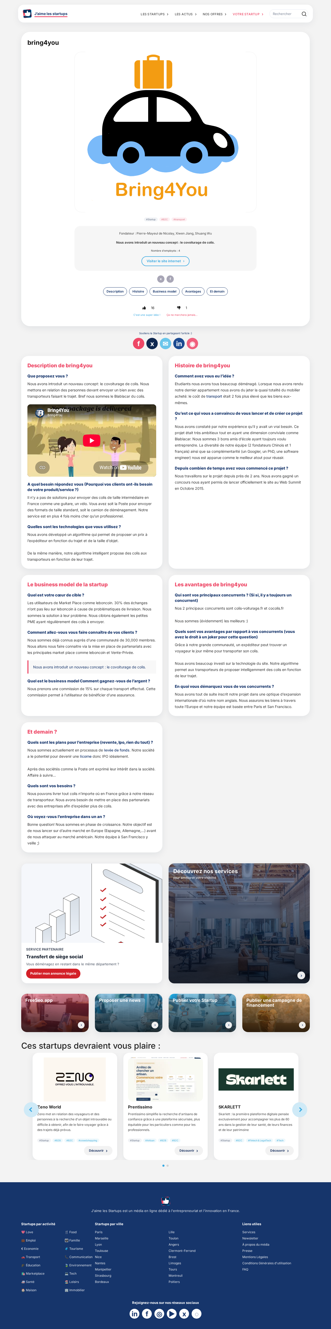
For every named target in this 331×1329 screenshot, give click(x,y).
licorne (86, 756)
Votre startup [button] (246, 14)
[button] (144, 308)
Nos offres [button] (213, 14)
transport (214, 396)
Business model (164, 291)
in (179, 344)
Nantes (100, 1263)
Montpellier (103, 1269)
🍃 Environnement (78, 1265)
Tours (173, 1269)
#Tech (280, 1140)
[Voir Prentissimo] (165, 1079)
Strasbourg (103, 1275)
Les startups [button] (153, 14)
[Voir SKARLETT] (256, 1079)
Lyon (98, 1244)
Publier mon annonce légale (53, 973)
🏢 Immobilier (75, 1290)
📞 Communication (79, 1257)
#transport (179, 219)
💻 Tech (71, 1273)
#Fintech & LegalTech (259, 1140)
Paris (98, 1232)
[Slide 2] (168, 1166)
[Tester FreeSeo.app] (81, 1025)
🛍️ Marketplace (32, 1273)
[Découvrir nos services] (301, 975)
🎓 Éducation (30, 1265)
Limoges (175, 1263)
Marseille (101, 1238)
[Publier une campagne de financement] (302, 1025)
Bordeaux (102, 1282)
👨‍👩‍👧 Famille (72, 1240)
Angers (174, 1244)
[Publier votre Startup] (228, 1025)
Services (248, 1232)
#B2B (58, 1140)
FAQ (245, 1269)
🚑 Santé (27, 1282)
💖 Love (27, 1232)
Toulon (173, 1238)
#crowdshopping (88, 1140)
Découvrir (96, 1150)
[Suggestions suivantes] (299, 1109)
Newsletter (250, 1238)
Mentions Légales (255, 1257)
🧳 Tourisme (74, 1249)
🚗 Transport (30, 1257)
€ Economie (30, 1249)
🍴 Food (71, 1232)
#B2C (164, 219)
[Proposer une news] (155, 1025)
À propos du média (255, 1244)
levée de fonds (117, 750)
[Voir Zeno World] (75, 1079)
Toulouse (101, 1251)
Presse (247, 1251)
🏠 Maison (28, 1290)
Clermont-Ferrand (182, 1251)
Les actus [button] (184, 14)
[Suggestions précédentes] (31, 1109)
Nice (98, 1257)
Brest (172, 1257)
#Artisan (149, 1140)
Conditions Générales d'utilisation (266, 1263)
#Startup (151, 219)
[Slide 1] (163, 1166)
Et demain (217, 291)
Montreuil (176, 1275)
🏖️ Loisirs (72, 1282)
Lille (172, 1232)
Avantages (193, 291)
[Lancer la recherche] (303, 13)
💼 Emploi (28, 1240)
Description (115, 291)
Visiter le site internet (164, 261)
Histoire (138, 291)
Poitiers (174, 1282)
